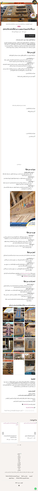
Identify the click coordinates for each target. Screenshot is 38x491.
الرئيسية (30, 476)
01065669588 (25, 276)
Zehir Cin (12, 439)
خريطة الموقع (11, 478)
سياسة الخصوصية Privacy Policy (22, 478)
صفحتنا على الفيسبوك (30, 407)
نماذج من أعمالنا (24, 476)
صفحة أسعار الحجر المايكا (26, 273)
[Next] (3, 433)
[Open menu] (2, 2)
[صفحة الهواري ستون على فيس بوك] (19, 485)
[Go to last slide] (35, 433)
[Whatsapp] (35, 489)
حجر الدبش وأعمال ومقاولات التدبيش (30, 435)
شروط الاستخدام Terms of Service (12, 476)
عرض (27, 35)
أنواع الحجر (19, 26)
